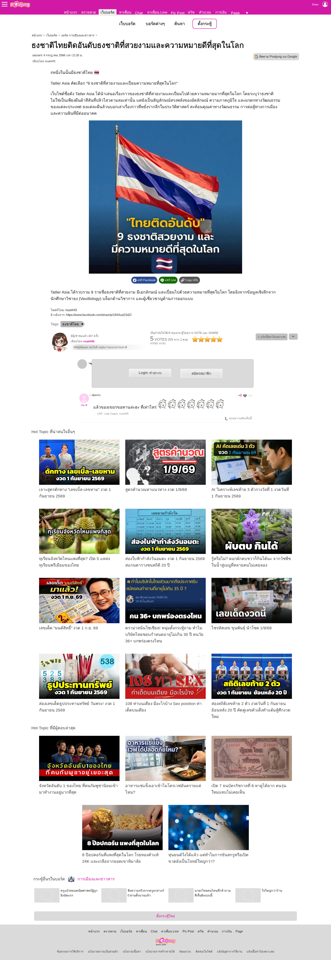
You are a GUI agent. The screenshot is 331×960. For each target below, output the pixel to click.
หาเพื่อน (125, 12)
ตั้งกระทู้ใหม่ (165, 916)
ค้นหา (179, 23)
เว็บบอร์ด (108, 12)
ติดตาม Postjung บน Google (278, 56)
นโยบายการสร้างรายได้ (160, 951)
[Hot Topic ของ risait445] (60, 350)
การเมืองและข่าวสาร (95, 879)
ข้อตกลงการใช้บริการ (70, 951)
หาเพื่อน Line (157, 12)
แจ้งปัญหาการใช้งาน (229, 951)
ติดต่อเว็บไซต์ (204, 951)
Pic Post (177, 13)
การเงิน (221, 12)
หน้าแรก (70, 12)
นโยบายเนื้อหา (132, 951)
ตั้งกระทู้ (205, 23)
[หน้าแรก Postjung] (20, 4)
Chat (139, 13)
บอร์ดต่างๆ (155, 23)
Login (150, 373)
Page (235, 13)
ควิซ (191, 12)
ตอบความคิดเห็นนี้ (240, 418)
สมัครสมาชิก (201, 373)
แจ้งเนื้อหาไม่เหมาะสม (260, 951)
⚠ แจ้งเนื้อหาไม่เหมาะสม (271, 336)
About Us (185, 951)
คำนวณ (205, 12)
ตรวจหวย (88, 12)
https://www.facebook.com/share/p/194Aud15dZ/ (99, 314)
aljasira (96, 395)
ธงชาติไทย (70, 324)
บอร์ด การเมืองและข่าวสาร (77, 35)
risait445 (50, 61)
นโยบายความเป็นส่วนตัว (103, 951)
